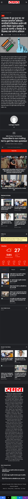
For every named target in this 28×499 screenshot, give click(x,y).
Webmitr (16, 486)
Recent (13, 269)
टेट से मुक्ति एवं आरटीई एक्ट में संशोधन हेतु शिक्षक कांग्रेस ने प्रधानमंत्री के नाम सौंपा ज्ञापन (20, 223)
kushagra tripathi (6, 34)
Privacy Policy (11, 488)
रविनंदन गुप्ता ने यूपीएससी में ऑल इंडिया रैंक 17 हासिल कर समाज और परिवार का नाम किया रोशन (18, 293)
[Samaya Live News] (14, 2)
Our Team (23, 488)
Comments (22, 269)
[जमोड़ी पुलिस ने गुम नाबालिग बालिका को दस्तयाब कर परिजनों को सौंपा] (7, 202)
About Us (5, 488)
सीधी (10, 12)
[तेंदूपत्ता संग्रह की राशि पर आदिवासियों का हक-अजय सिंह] (7, 216)
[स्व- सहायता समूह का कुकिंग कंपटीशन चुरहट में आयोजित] (21, 202)
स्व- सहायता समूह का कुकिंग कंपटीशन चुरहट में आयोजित (20, 207)
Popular (4, 269)
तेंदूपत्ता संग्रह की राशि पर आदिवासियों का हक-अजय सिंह (6, 223)
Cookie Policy (17, 488)
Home (3, 12)
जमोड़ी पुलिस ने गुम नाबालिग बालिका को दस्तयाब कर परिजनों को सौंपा (7, 208)
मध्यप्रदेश (7, 12)
